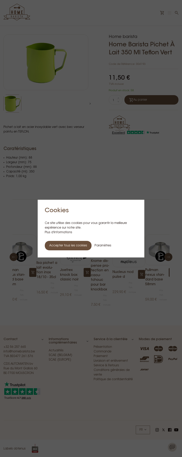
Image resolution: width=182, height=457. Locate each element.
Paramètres (103, 245)
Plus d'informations (58, 232)
